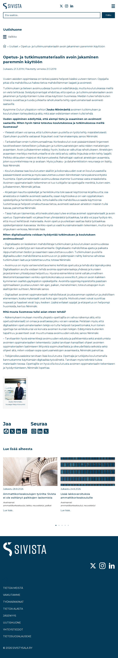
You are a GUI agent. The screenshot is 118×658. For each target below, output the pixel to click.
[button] (108, 15)
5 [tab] (68, 525)
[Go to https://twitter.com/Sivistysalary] (93, 566)
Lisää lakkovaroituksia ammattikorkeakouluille (77, 495)
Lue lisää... (8, 510)
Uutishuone (12, 622)
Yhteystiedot (13, 629)
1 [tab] (55, 525)
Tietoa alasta (13, 608)
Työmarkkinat (13, 601)
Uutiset (13, 46)
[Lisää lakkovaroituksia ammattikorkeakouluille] (88, 471)
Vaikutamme (11, 594)
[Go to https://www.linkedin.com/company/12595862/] (112, 566)
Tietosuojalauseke (17, 636)
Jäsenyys (9, 615)
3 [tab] (62, 525)
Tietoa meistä (13, 588)
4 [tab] (65, 525)
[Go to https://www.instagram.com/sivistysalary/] (102, 566)
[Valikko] (113, 6)
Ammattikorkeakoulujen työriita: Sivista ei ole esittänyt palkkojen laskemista (29, 495)
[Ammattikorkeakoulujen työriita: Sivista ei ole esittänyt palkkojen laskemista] (30, 471)
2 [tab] (59, 525)
